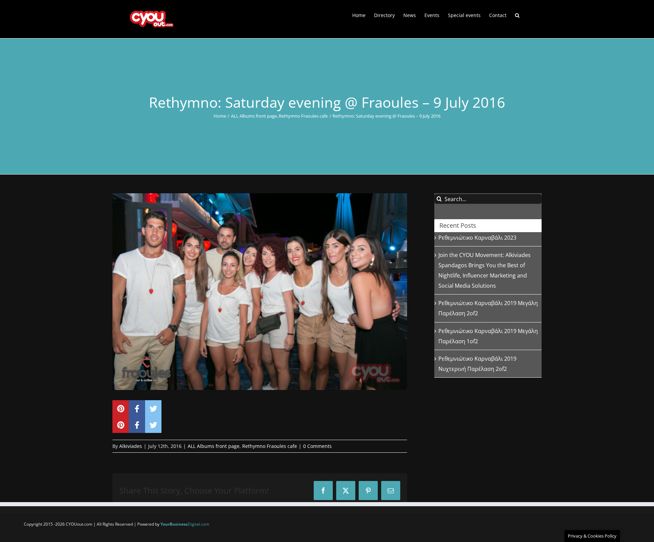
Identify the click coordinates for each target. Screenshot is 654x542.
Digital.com (184, 524)
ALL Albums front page (213, 446)
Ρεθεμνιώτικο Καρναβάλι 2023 (477, 237)
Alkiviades (130, 446)
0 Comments (317, 446)
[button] (517, 14)
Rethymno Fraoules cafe (269, 446)
